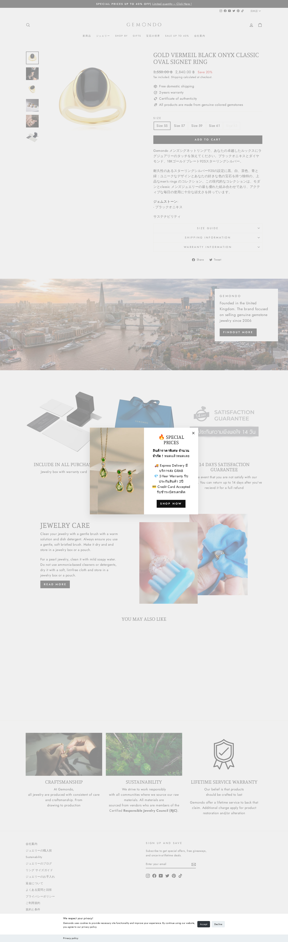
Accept (203, 924)
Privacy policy (70, 938)
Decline (218, 924)
